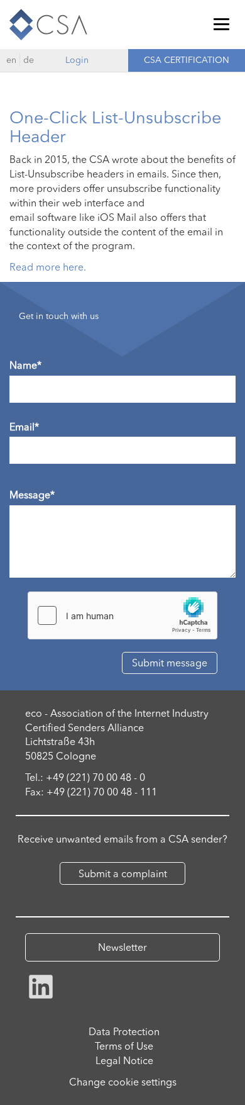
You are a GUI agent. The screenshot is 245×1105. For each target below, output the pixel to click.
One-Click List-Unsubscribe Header (115, 127)
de (28, 59)
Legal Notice (124, 1060)
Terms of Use (124, 1046)
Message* (32, 494)
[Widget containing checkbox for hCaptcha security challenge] (122, 615)
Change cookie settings (123, 1081)
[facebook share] (41, 985)
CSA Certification (186, 59)
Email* (24, 426)
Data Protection (124, 1031)
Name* (25, 365)
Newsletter (122, 947)
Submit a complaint (123, 873)
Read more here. (47, 267)
